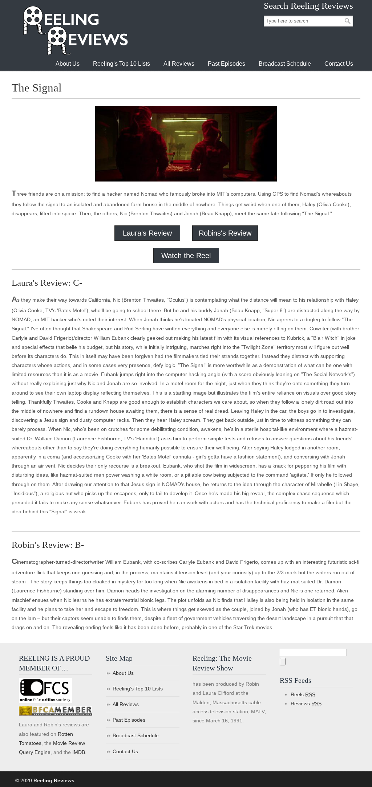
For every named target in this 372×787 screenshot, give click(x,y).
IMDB (78, 752)
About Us (123, 673)
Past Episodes (129, 720)
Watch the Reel (186, 256)
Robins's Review (225, 233)
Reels (303, 694)
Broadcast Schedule (136, 735)
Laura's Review (147, 233)
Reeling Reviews (75, 30)
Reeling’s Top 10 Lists (138, 689)
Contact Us (125, 751)
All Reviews (126, 704)
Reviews (306, 703)
